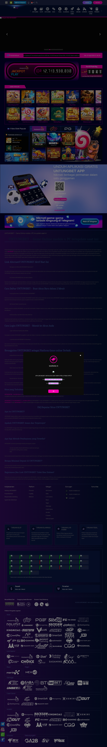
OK (53, 391)
